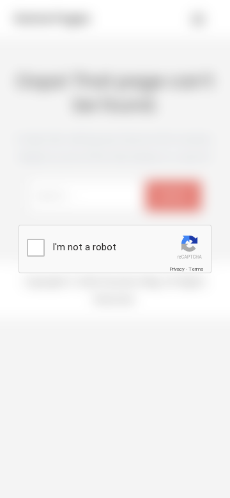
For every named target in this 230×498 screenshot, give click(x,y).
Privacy (177, 269)
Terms (196, 269)
